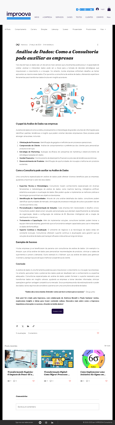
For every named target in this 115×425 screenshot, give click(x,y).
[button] (109, 9)
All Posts (7, 29)
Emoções (44, 29)
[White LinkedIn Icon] (91, 9)
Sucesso (65, 29)
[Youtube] (79, 9)
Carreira (34, 29)
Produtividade (91, 29)
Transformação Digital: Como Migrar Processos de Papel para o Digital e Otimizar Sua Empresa (57, 373)
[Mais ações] (97, 44)
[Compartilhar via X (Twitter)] (22, 326)
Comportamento (20, 29)
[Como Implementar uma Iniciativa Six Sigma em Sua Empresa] (94, 359)
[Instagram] (85, 9)
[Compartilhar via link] (33, 326)
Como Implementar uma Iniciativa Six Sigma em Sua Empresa (92, 373)
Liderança (55, 29)
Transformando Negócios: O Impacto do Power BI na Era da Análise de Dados (20, 373)
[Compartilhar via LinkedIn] (28, 326)
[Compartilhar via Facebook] (17, 326)
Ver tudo (107, 346)
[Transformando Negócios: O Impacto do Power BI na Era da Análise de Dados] (21, 359)
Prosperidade (77, 29)
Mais (102, 29)
